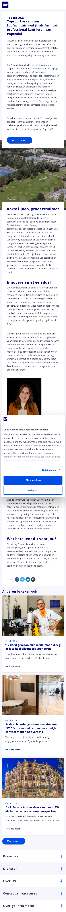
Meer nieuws (13, 841)
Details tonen (49, 470)
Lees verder (22, 140)
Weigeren (33, 490)
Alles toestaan (33, 480)
